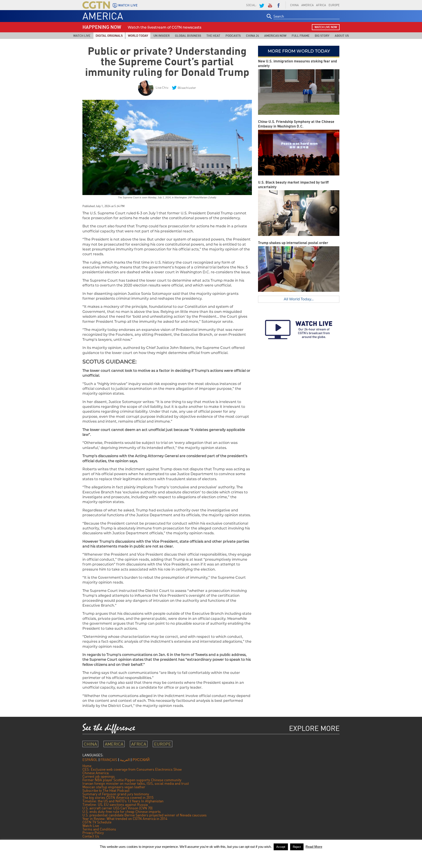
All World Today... (299, 299)
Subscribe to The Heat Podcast (105, 790)
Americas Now (275, 35)
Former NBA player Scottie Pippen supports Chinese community (131, 780)
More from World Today (299, 51)
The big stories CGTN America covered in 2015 (117, 797)
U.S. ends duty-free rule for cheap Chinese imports (121, 811)
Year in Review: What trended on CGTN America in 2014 (124, 818)
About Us (342, 35)
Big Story (322, 35)
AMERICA (307, 5)
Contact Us (90, 836)
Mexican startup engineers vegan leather (113, 787)
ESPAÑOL (90, 759)
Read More (314, 847)
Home (86, 766)
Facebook (278, 5)
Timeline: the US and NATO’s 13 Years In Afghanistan (123, 801)
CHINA (294, 5)
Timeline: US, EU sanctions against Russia (115, 804)
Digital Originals (109, 35)
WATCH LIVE (128, 5)
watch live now (326, 27)
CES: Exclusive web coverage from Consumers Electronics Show (132, 769)
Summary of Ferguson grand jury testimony (115, 794)
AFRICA (321, 5)
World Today (138, 35)
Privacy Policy (93, 832)
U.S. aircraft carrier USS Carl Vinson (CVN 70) (117, 808)
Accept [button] (280, 847)
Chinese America (95, 773)
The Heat (213, 35)
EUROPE (334, 5)
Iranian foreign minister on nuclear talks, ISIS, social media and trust (135, 783)
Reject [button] (297, 847)
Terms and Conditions (99, 829)
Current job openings (98, 776)
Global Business (188, 35)
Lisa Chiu (162, 87)
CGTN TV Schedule (96, 822)
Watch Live (81, 35)
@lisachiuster (187, 87)
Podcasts (233, 35)
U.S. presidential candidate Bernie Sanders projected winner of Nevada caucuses (144, 815)
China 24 (252, 35)
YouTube (270, 5)
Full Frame (300, 35)
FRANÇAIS (108, 759)
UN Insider (161, 35)
